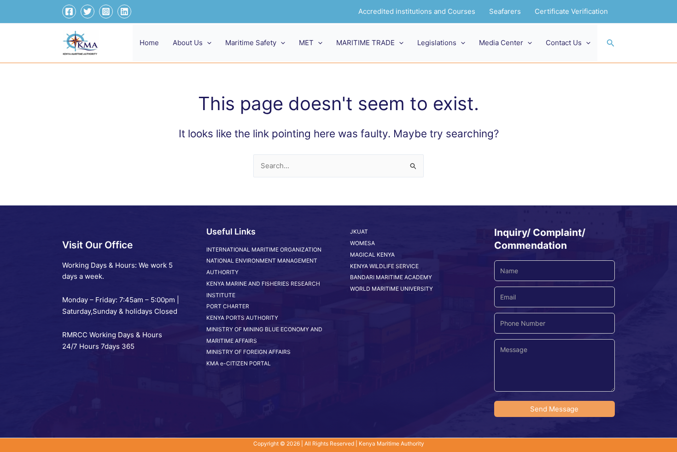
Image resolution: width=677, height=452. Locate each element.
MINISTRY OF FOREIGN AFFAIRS (248, 351)
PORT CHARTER (227, 306)
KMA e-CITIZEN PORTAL (238, 363)
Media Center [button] (501, 42)
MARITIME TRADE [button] (365, 42)
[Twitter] (87, 11)
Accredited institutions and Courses (416, 11)
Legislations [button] (436, 42)
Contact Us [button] (564, 42)
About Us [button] (188, 42)
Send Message (554, 409)
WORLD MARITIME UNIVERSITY (391, 288)
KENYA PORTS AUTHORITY (242, 317)
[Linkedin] (124, 11)
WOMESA (362, 243)
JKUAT (359, 231)
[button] (207, 42)
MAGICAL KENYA (372, 254)
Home (149, 42)
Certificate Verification (571, 11)
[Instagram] (106, 11)
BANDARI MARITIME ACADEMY (391, 277)
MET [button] (306, 42)
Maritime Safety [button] (250, 42)
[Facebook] (69, 11)
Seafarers (505, 11)
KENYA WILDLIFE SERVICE (384, 266)
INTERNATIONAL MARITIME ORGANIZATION (263, 249)
